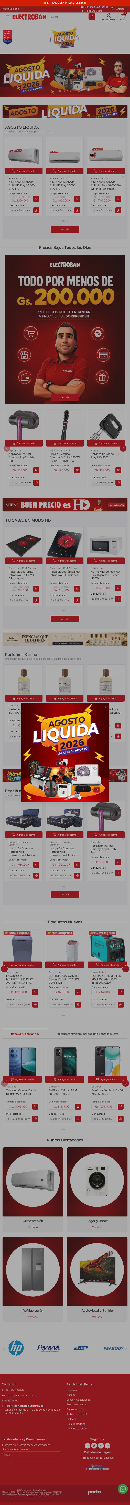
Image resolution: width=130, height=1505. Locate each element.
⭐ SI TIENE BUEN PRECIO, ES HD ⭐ (65, 2)
